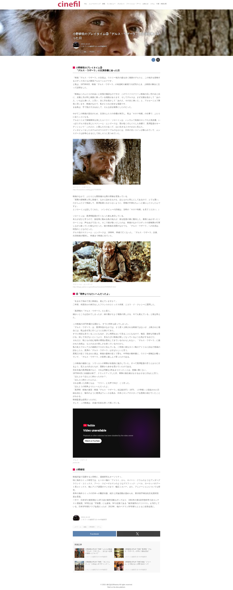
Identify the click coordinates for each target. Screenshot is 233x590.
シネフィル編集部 (88, 46)
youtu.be (76, 463)
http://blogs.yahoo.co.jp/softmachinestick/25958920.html (94, 287)
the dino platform (119, 587)
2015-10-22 (85, 44)
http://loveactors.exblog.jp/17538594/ (87, 190)
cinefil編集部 (102, 46)
